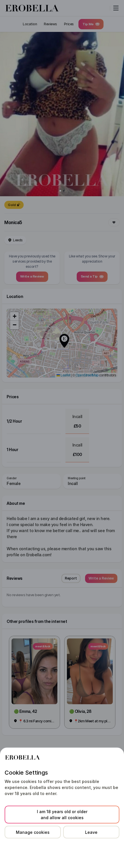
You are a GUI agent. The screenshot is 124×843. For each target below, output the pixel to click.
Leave (91, 832)
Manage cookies (33, 832)
